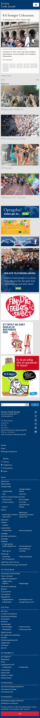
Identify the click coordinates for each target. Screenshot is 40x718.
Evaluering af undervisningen (10, 573)
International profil (7, 692)
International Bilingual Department (12, 687)
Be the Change (24, 499)
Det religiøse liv (7, 653)
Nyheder (9, 76)
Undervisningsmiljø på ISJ (9, 640)
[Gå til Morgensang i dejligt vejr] (20, 96)
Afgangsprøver (5, 597)
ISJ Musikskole (6, 697)
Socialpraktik (5, 619)
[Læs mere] (33, 65)
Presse (3, 448)
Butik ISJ (4, 648)
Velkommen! (5, 481)
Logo (3, 494)
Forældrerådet (5, 528)
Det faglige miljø (7, 570)
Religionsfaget (23, 583)
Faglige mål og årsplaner (9, 579)
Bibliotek (6, 459)
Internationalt (7, 683)
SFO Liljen (4, 611)
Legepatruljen (5, 643)
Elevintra (6, 462)
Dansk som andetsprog (8, 586)
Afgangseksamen (7, 599)
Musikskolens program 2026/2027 (12, 701)
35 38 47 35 (4, 423)
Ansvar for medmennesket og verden (13, 497)
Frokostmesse (23, 667)
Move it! (4, 507)
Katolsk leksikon (6, 678)
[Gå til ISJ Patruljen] (20, 155)
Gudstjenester (6, 667)
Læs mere (27, 709)
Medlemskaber (6, 484)
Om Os (3, 477)
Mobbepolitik (6, 629)
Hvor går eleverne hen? (26, 602)
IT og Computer (6, 592)
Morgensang (5, 659)
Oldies (5, 471)
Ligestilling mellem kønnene (10, 562)
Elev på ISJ (5, 607)
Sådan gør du (6, 551)
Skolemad (4, 621)
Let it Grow (22, 502)
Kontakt (3, 445)
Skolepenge (5, 554)
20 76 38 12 (4, 428)
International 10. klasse (8, 689)
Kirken (3, 662)
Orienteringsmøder (25, 546)
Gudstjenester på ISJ (7, 664)
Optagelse (4, 541)
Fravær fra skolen (24, 627)
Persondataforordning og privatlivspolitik (14, 565)
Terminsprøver (5, 594)
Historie (3, 510)
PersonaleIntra (8, 468)
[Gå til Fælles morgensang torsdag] (20, 125)
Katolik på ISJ (5, 673)
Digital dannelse (6, 632)
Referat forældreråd (25, 530)
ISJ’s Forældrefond (8, 559)
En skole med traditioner (9, 614)
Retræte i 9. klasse (7, 675)
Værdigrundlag (6, 486)
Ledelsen (4, 522)
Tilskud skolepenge (25, 556)
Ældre (3, 80)
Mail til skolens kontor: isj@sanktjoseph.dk (14, 430)
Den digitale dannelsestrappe (10, 635)
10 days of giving (7, 502)
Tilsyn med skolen (7, 576)
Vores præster (5, 670)
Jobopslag (4, 539)
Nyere (37, 80)
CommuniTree (6, 499)
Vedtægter (4, 533)
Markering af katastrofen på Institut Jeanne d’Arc (26, 514)
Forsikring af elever (25, 629)
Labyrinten (22, 494)
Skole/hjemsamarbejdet (9, 616)
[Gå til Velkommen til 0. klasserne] (20, 184)
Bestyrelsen (5, 520)
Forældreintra (7, 465)
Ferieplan (4, 637)
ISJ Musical (4, 645)
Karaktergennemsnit (25, 599)
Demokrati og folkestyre (8, 536)
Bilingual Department (10, 452)
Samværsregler (6, 624)
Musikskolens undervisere (9, 703)
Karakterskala (6, 602)
